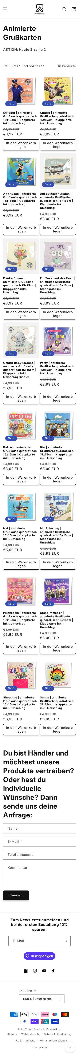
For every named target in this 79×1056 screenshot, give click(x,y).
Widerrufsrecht (30, 1034)
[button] (5, 9)
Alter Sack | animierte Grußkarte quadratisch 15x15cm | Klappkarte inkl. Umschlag (20, 199)
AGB (18, 1040)
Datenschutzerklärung (58, 1034)
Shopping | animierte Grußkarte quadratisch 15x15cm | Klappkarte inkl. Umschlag (20, 703)
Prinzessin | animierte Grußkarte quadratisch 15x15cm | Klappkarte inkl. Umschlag (20, 618)
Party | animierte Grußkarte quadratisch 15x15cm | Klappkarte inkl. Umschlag (57, 368)
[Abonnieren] (65, 941)
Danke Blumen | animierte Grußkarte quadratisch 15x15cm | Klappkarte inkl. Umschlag (19, 285)
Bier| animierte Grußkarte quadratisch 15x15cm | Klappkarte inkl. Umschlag (57, 452)
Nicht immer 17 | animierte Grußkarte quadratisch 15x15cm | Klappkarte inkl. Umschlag (56, 620)
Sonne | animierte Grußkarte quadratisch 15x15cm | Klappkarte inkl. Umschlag (57, 703)
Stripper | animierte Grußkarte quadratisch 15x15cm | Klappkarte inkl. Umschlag (20, 118)
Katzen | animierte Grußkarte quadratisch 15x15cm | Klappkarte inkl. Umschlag (20, 452)
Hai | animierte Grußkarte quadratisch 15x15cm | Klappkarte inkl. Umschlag (20, 534)
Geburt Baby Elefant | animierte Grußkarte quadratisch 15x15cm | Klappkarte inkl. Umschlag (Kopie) (19, 370)
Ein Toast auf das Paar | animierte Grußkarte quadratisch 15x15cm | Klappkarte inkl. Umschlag (57, 285)
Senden (16, 895)
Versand (30, 1040)
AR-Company (37, 1029)
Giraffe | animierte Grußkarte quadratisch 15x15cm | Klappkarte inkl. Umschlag (57, 118)
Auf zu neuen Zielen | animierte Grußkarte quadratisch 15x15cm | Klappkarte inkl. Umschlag (56, 201)
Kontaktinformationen (53, 1040)
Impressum (41, 1047)
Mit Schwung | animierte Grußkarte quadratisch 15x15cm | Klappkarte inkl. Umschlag (56, 535)
